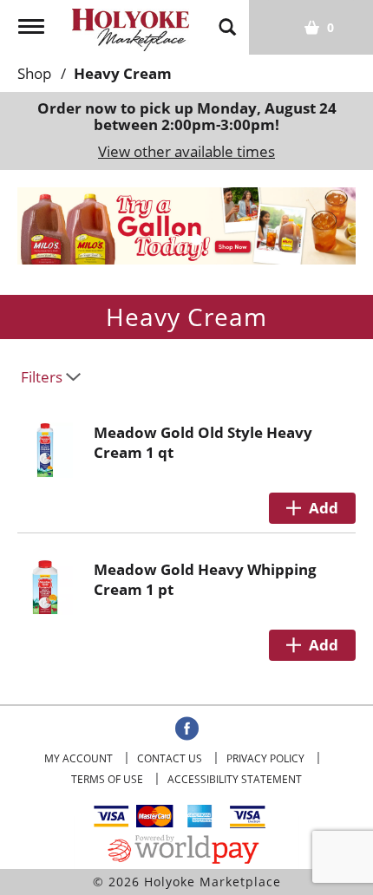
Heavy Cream (123, 73)
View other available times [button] (186, 151)
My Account (78, 758)
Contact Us (169, 758)
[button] (186, 224)
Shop (34, 73)
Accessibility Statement (234, 779)
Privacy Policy (265, 758)
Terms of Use (107, 779)
